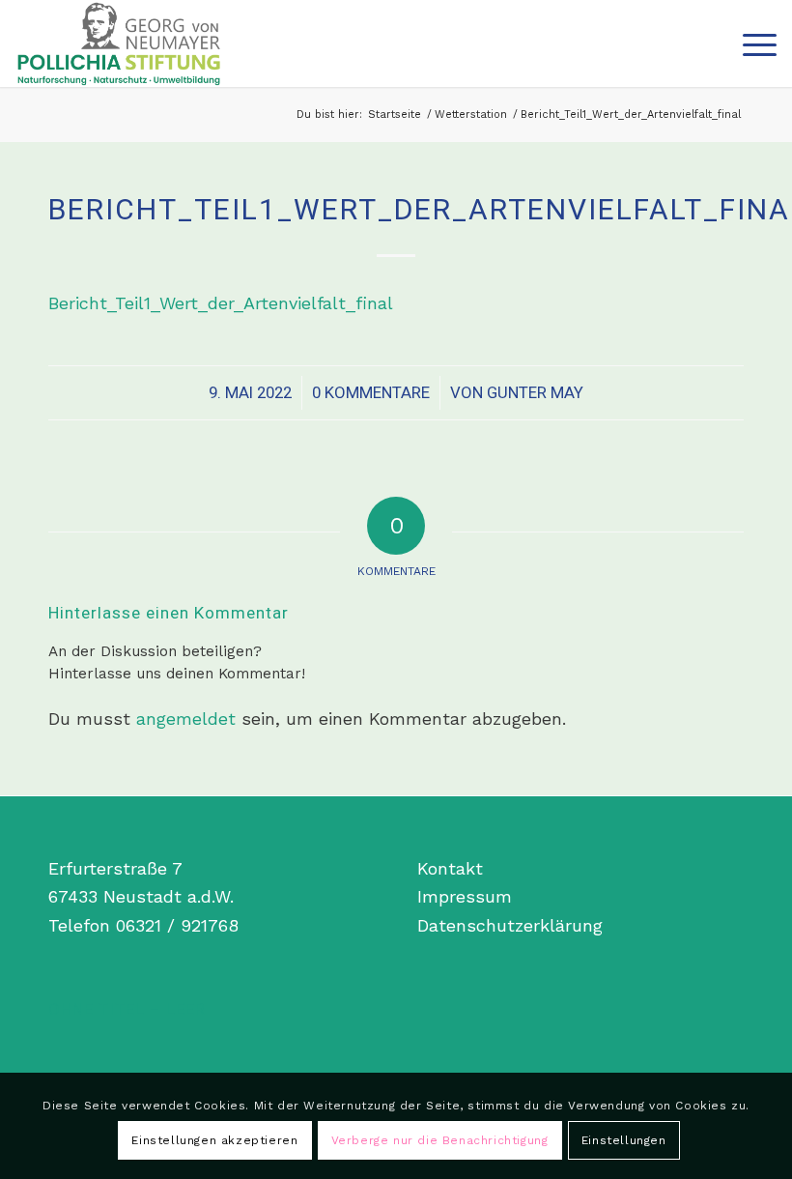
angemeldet (186, 718)
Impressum (464, 896)
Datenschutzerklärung (510, 925)
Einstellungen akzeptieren (214, 1140)
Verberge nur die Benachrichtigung (440, 1140)
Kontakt (450, 868)
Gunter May (535, 392)
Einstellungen (623, 1140)
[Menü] (750, 43)
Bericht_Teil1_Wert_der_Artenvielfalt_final (220, 303)
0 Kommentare (371, 392)
